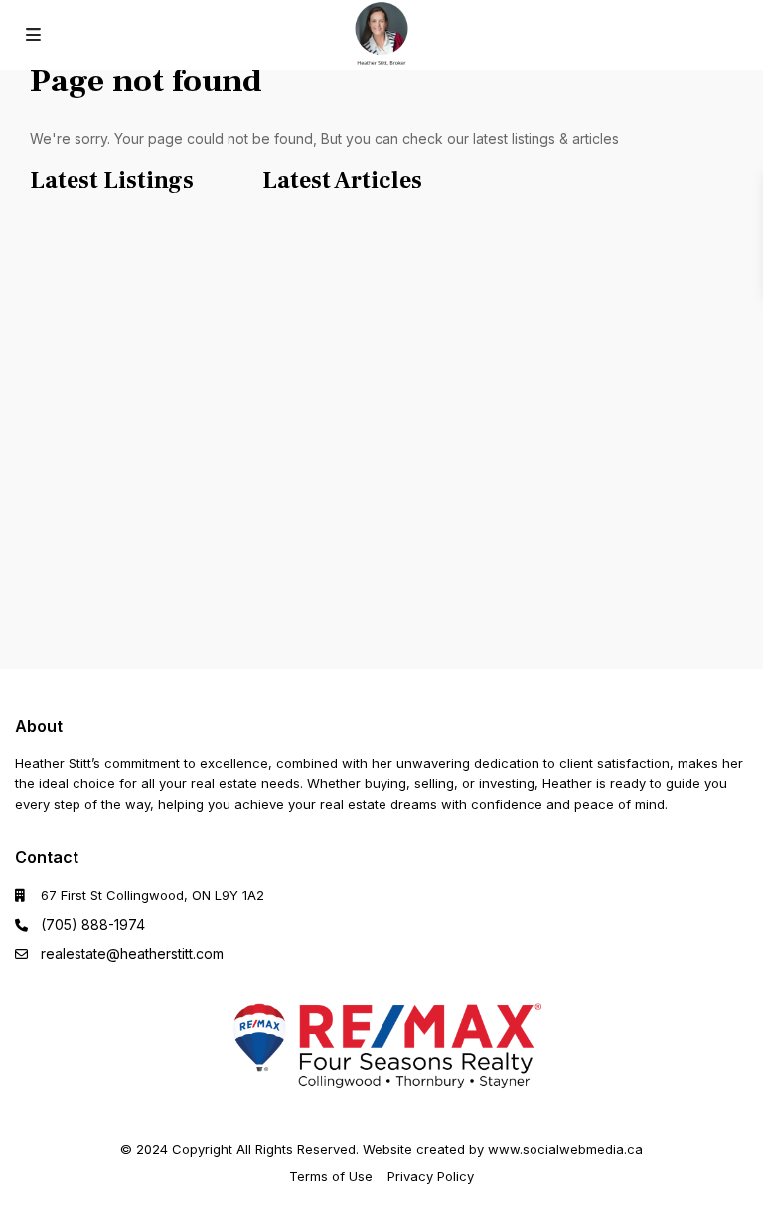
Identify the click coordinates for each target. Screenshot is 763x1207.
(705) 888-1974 (93, 924)
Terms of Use (331, 1176)
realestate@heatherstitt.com (132, 954)
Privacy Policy (430, 1176)
